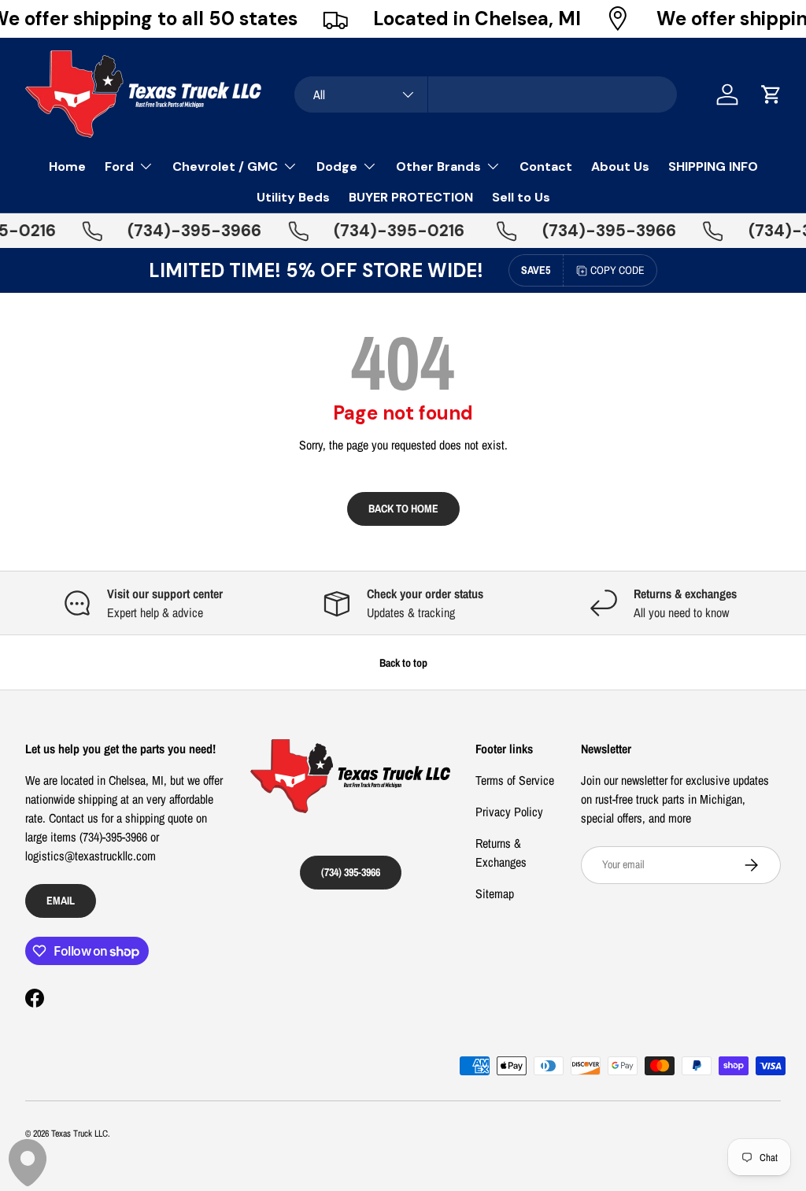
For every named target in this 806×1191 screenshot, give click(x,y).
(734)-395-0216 (388, 230)
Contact (545, 166)
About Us (620, 166)
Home (67, 166)
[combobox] (485, 94)
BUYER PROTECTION (411, 197)
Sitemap (494, 893)
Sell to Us (521, 197)
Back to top (403, 662)
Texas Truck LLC (79, 1133)
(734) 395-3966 (350, 871)
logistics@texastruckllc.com (90, 855)
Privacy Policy (509, 811)
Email (60, 900)
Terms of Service (514, 780)
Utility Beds (293, 197)
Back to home (403, 508)
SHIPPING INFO (713, 166)
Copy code (617, 270)
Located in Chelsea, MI (477, 18)
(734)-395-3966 (183, 230)
